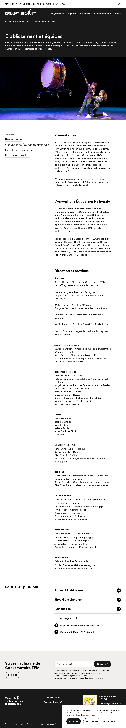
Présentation (13, 139)
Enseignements (56, 13)
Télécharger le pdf (108, 703)
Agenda (72, 13)
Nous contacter (52, 696)
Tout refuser (92, 721)
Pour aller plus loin (17, 155)
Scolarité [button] (84, 13)
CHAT (76, 245)
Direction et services (18, 150)
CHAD (66, 245)
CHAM (58, 245)
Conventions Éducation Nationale (27, 144)
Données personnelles (14, 724)
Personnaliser (109, 721)
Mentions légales (53, 724)
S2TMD (73, 251)
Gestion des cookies (35, 724)
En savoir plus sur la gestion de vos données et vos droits (78, 678)
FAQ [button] (117, 13)
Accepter (73, 721)
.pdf (80, 625)
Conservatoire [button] (101, 13)
